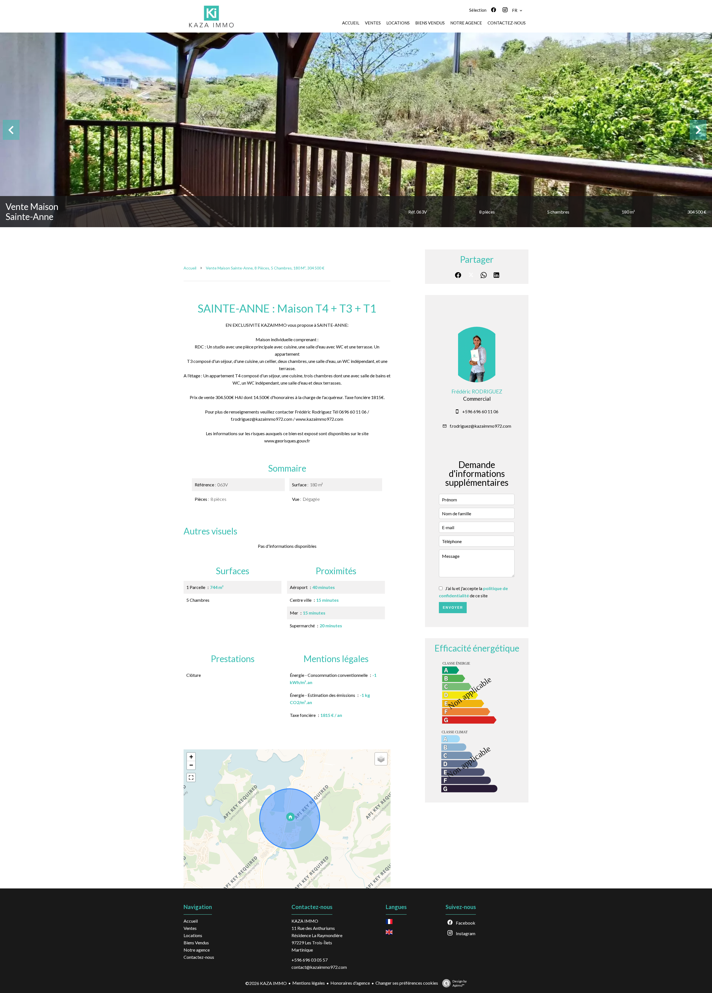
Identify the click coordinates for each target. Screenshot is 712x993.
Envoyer (453, 608)
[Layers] (381, 759)
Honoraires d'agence (350, 982)
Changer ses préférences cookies (406, 982)
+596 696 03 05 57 (309, 959)
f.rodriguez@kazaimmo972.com (480, 426)
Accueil (190, 268)
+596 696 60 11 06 (480, 411)
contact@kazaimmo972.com (319, 967)
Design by (460, 983)
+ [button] (191, 756)
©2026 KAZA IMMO (266, 983)
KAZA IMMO (304, 920)
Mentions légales (308, 982)
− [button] (191, 765)
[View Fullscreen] (191, 777)
